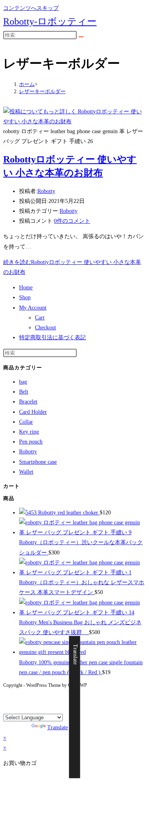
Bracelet (28, 402)
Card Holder (33, 412)
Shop (25, 297)
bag (23, 382)
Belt (23, 392)
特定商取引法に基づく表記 (52, 337)
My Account (32, 308)
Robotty (46, 191)
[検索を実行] (81, 37)
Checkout (45, 328)
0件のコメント (72, 221)
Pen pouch (31, 442)
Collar (26, 422)
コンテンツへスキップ (31, 8)
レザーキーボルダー (42, 91)
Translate (57, 727)
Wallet (26, 472)
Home (26, 288)
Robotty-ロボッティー (50, 21)
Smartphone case (38, 462)
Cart (40, 318)
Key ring (29, 432)
